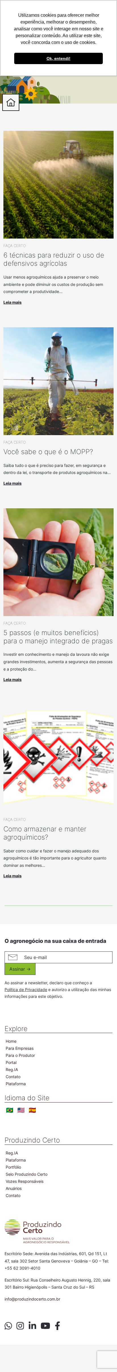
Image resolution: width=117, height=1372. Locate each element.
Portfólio (13, 1167)
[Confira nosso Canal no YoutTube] (45, 1326)
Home (11, 1041)
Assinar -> (20, 969)
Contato (13, 1076)
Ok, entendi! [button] (58, 58)
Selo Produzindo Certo (26, 1174)
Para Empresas (20, 1048)
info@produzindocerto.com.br (32, 1299)
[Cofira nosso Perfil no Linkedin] (32, 1326)
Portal (11, 1062)
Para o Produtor (20, 1055)
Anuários (14, 1188)
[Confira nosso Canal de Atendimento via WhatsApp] (8, 1326)
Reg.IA (12, 1069)
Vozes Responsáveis (24, 1181)
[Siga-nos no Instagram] (20, 1326)
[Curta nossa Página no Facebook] (57, 1326)
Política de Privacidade (26, 989)
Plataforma (16, 1083)
